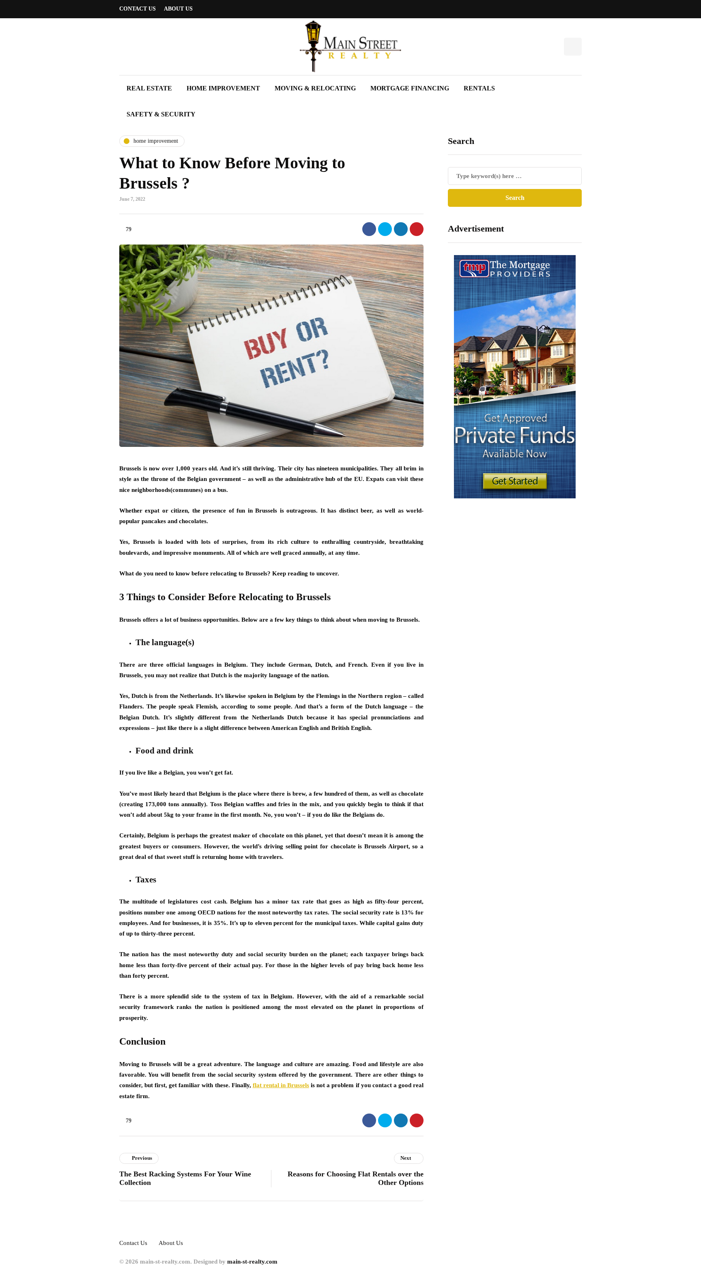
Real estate (149, 88)
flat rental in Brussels (281, 1085)
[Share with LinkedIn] (401, 229)
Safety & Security (161, 114)
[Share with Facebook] (369, 229)
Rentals (479, 88)
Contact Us (137, 9)
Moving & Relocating (315, 88)
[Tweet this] (385, 229)
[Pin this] (417, 229)
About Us (178, 9)
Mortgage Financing (409, 88)
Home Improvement (223, 88)
